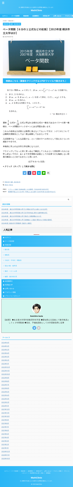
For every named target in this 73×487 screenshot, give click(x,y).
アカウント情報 (10, 292)
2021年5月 (5, 434)
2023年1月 (5, 364)
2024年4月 (5, 343)
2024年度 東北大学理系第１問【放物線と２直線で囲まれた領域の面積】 (26, 220)
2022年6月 (5, 388)
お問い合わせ (57, 16)
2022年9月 (5, 378)
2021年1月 (5, 448)
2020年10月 (5, 458)
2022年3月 (5, 399)
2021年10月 (5, 416)
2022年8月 (5, 381)
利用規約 (48, 473)
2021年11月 (5, 413)
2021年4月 (5, 437)
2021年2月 (5, 444)
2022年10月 (5, 374)
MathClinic (36, 10)
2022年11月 (5, 371)
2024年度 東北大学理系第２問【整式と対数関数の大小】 (21, 216)
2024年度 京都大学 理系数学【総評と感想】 (16, 223)
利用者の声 (46, 16)
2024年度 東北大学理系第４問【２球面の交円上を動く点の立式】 (24, 209)
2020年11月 (5, 455)
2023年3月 (5, 357)
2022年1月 (5, 406)
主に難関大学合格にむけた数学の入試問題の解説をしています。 (36, 481)
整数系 (7, 255)
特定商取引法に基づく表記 (36, 473)
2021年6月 (5, 430)
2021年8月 (5, 423)
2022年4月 (5, 395)
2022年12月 (5, 367)
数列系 (7, 249)
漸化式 (6, 185)
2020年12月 (5, 451)
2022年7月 (5, 385)
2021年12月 (5, 409)
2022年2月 (5, 402)
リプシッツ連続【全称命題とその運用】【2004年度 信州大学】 (28, 189)
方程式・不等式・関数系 (13, 260)
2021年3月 (5, 441)
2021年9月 (5, 420)
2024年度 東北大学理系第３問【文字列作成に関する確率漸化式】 (24, 213)
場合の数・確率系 (11, 266)
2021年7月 (5, 427)
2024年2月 (5, 350)
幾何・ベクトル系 (11, 271)
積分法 (11, 185)
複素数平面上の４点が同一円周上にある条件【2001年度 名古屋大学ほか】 (32, 192)
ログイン (5, 16)
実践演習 (26, 16)
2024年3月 (5, 346)
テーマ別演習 (15, 16)
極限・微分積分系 (15, 182)
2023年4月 (5, 353)
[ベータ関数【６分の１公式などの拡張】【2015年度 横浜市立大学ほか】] (39, 173)
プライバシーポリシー (12, 296)
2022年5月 (5, 392)
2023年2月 (5, 360)
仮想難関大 (35, 16)
